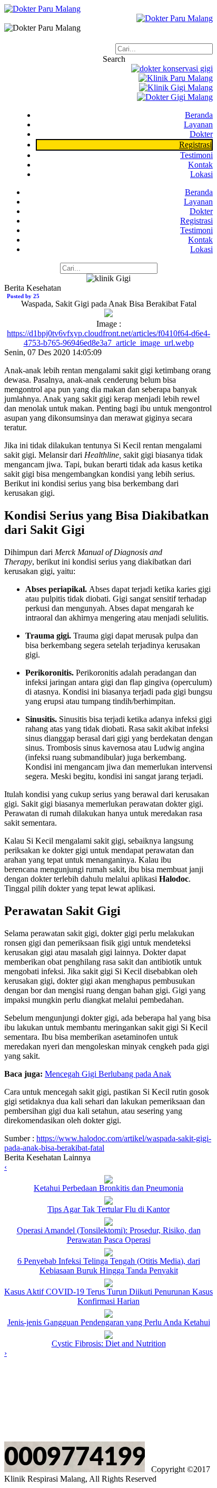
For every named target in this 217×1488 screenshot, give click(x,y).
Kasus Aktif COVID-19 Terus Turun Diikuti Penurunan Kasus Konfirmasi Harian (108, 1296)
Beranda (199, 114)
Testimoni (196, 155)
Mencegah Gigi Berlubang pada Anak (108, 1073)
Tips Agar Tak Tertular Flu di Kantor (108, 1209)
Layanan (198, 124)
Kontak (200, 164)
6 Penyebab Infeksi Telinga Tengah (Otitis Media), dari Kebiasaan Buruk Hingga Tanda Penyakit (108, 1265)
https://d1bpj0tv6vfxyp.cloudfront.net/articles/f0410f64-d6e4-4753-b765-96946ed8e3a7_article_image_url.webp (108, 338)
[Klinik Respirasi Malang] (42, 8)
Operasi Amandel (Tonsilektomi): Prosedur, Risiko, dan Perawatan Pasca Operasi (109, 1235)
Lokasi (201, 174)
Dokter (201, 134)
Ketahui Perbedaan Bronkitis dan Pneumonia (108, 1188)
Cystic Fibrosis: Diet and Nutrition (109, 1343)
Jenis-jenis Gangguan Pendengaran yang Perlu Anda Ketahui (108, 1322)
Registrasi (196, 220)
